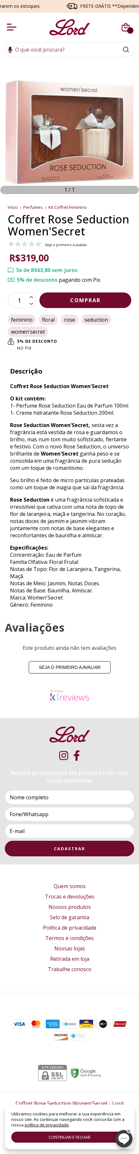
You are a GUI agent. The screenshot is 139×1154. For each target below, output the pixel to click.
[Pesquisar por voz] (10, 50)
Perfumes (33, 207)
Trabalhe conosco (69, 969)
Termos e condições (69, 938)
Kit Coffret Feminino (67, 207)
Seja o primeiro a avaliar (70, 667)
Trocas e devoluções (69, 896)
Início (13, 207)
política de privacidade (47, 1125)
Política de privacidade (69, 927)
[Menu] (13, 27)
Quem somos (70, 886)
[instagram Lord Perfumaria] (64, 756)
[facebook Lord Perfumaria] (76, 756)
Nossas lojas (69, 948)
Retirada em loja (69, 958)
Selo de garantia (69, 917)
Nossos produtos (69, 906)
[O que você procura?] (126, 49)
